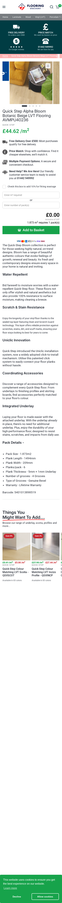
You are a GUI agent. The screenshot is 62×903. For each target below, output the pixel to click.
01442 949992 (25, 178)
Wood (28, 17)
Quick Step (8, 565)
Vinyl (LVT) (40, 17)
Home (5, 17)
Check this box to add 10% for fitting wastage (32, 186)
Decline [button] (17, 896)
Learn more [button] (10, 888)
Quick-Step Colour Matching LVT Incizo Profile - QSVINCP (44, 572)
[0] (57, 7)
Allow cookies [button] (45, 896)
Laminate (16, 17)
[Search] (51, 7)
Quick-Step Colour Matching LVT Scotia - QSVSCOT (15, 572)
